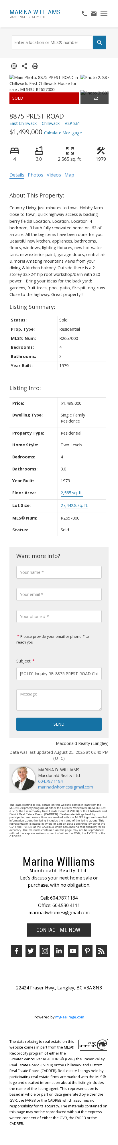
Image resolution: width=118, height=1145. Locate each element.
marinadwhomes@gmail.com (65, 787)
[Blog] (101, 951)
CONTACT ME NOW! (59, 930)
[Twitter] (30, 951)
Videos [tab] (54, 175)
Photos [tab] (35, 175)
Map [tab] (69, 175)
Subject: (24, 661)
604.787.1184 (50, 781)
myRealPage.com (69, 1017)
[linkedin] (59, 951)
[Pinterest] (87, 951)
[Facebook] (16, 951)
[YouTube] (73, 951)
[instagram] (45, 951)
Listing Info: (25, 388)
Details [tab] (16, 175)
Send (59, 724)
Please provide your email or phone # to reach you (52, 639)
